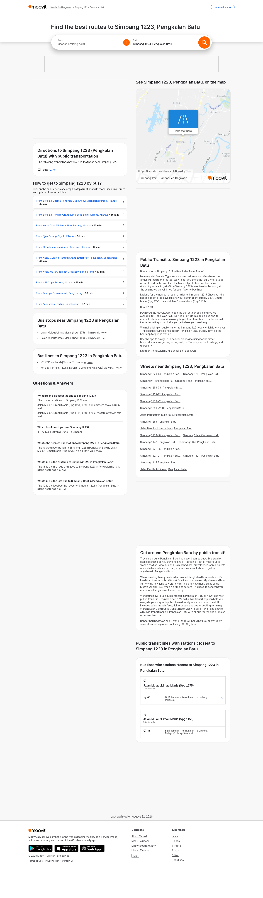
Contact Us (68, 860)
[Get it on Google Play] (40, 848)
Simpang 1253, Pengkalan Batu (193, 380)
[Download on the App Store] (66, 848)
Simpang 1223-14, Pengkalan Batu (160, 374)
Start (60, 40)
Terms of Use (35, 860)
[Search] (204, 42)
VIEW (103, 332)
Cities (175, 855)
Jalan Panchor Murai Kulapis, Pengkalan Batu (166, 428)
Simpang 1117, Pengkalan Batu (158, 462)
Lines (175, 836)
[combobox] (89, 44)
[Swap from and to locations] (126, 42)
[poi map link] (183, 136)
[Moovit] (37, 7)
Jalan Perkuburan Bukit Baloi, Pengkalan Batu (166, 414)
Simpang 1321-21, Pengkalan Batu (160, 455)
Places (176, 841)
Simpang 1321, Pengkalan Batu (201, 455)
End (135, 40)
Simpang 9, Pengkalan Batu (156, 380)
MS (135, 855)
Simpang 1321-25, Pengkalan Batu (160, 448)
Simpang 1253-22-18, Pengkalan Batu (162, 408)
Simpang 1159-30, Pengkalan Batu (160, 435)
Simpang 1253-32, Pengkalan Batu (160, 394)
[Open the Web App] (92, 848)
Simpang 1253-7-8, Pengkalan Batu (160, 387)
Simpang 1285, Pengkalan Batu (158, 421)
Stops (175, 850)
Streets (176, 845)
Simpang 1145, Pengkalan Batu (201, 435)
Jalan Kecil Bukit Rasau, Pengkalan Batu (163, 469)
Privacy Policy (52, 860)
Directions (178, 860)
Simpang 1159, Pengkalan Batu (197, 442)
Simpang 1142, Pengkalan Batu (158, 442)
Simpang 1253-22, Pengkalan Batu (160, 401)
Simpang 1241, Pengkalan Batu (201, 374)
